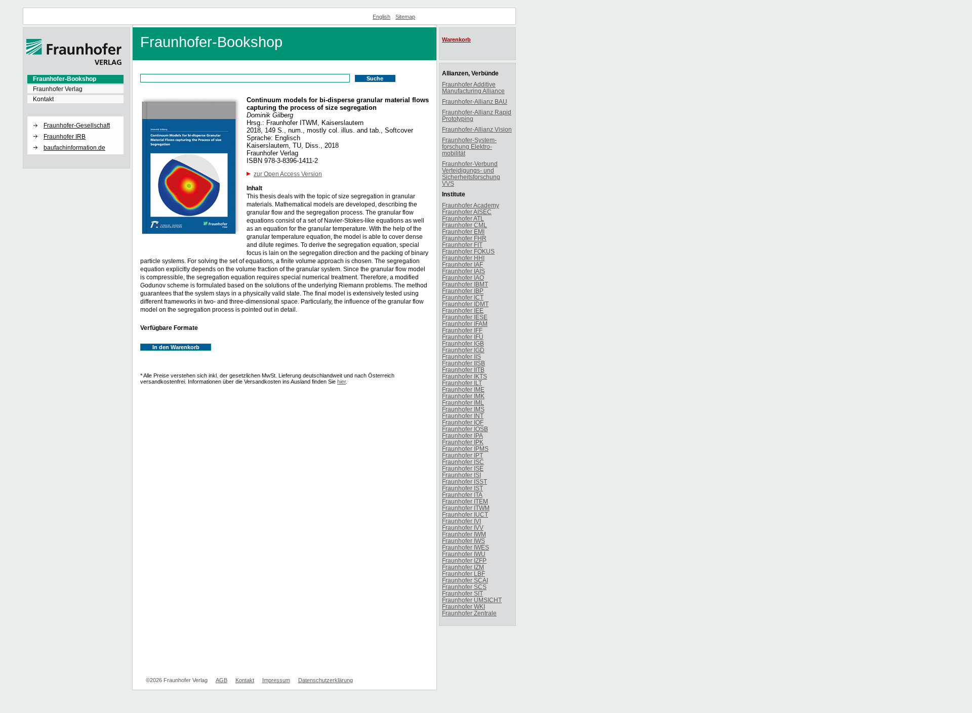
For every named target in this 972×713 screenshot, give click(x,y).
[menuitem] (75, 79)
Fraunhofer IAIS (463, 271)
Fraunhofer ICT (462, 297)
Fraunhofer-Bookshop (64, 78)
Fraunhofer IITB (463, 369)
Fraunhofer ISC (463, 461)
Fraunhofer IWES (465, 547)
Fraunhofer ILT (462, 383)
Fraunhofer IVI (461, 521)
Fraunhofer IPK (462, 442)
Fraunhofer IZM (463, 567)
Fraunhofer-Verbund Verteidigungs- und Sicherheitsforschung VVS (471, 173)
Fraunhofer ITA (462, 494)
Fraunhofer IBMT (465, 284)
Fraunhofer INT (462, 415)
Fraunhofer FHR (464, 238)
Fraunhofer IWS (463, 540)
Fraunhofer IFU (462, 336)
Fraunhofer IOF (462, 422)
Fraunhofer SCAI (465, 580)
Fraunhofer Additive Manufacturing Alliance (473, 87)
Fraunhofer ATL (463, 218)
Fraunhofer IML (463, 402)
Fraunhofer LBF (463, 573)
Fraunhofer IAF (462, 264)
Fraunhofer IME (463, 389)
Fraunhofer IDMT (465, 304)
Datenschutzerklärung (325, 680)
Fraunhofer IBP (462, 290)
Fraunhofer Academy (470, 205)
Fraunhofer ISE (462, 468)
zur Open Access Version (288, 174)
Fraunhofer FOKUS (468, 251)
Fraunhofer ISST (464, 481)
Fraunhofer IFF (462, 330)
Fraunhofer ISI (461, 475)
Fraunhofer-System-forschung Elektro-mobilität (469, 146)
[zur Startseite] (74, 63)
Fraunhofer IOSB (465, 429)
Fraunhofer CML (464, 225)
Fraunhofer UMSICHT (472, 600)
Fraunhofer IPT (462, 455)
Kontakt (43, 99)
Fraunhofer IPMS (465, 448)
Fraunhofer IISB (463, 363)
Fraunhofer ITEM (465, 501)
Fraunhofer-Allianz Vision (477, 129)
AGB (221, 680)
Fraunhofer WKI (463, 606)
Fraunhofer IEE (462, 310)
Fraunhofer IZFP (464, 560)
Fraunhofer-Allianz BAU (474, 101)
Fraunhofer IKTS (464, 376)
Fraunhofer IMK (463, 396)
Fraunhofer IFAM (465, 323)
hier (341, 382)
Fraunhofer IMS (463, 409)
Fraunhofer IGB (463, 343)
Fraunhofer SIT (462, 593)
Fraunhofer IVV (462, 527)
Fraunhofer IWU (463, 554)
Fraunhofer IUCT (465, 514)
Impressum (276, 680)
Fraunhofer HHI (463, 258)
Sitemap (405, 17)
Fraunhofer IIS (461, 356)
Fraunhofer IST (462, 488)
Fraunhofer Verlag (58, 89)
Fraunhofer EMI (463, 231)
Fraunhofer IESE (465, 317)
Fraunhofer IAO (463, 277)
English (381, 17)
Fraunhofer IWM (464, 534)
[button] (75, 116)
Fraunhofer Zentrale (469, 613)
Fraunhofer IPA (462, 435)
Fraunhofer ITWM (466, 508)
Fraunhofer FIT (462, 244)
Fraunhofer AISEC (467, 211)
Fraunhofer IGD (463, 350)
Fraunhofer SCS (464, 586)
